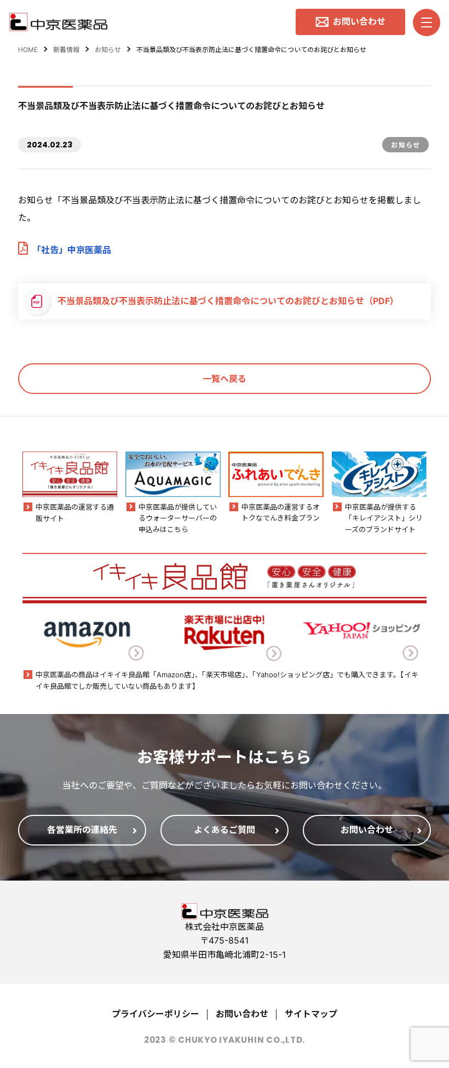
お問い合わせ (242, 1013)
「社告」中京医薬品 (71, 249)
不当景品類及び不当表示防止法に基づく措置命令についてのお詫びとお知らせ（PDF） (228, 300)
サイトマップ (311, 1013)
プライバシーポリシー (155, 1013)
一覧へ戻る (224, 378)
